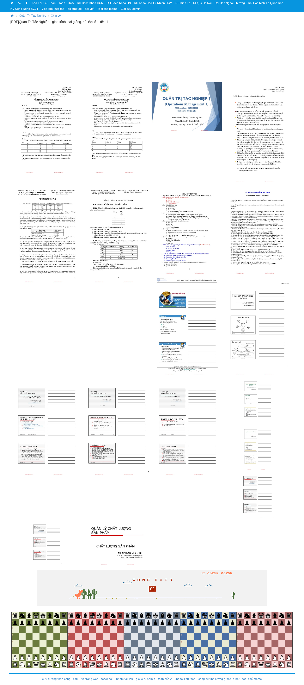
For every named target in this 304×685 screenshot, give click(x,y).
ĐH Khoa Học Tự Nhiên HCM (153, 3)
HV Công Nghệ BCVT (24, 8)
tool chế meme (252, 678)
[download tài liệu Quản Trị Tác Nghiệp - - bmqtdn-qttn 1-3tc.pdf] (187, 106)
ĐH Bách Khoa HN (119, 3)
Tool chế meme (107, 8)
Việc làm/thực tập (53, 8)
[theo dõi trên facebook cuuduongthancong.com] (27, 3)
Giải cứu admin (130, 8)
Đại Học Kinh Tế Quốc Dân (265, 3)
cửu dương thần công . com (60, 678)
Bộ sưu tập (74, 8)
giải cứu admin (145, 678)
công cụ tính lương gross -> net (218, 678)
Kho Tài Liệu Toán (44, 3)
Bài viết (89, 8)
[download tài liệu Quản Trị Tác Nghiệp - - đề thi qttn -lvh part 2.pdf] (117, 127)
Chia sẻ (56, 15)
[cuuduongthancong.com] (12, 3)
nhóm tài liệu (124, 678)
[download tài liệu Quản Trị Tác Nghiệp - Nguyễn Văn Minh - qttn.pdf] (257, 228)
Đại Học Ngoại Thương (230, 3)
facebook (107, 678)
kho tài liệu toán (185, 678)
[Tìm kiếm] (19, 3)
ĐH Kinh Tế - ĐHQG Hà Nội (193, 3)
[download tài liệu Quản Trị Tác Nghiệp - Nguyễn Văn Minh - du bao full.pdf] (257, 325)
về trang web (89, 678)
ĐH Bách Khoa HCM (90, 3)
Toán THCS (66, 3)
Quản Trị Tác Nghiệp (32, 15)
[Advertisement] (152, 53)
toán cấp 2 (165, 678)
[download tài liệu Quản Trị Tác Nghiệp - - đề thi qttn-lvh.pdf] (46, 127)
